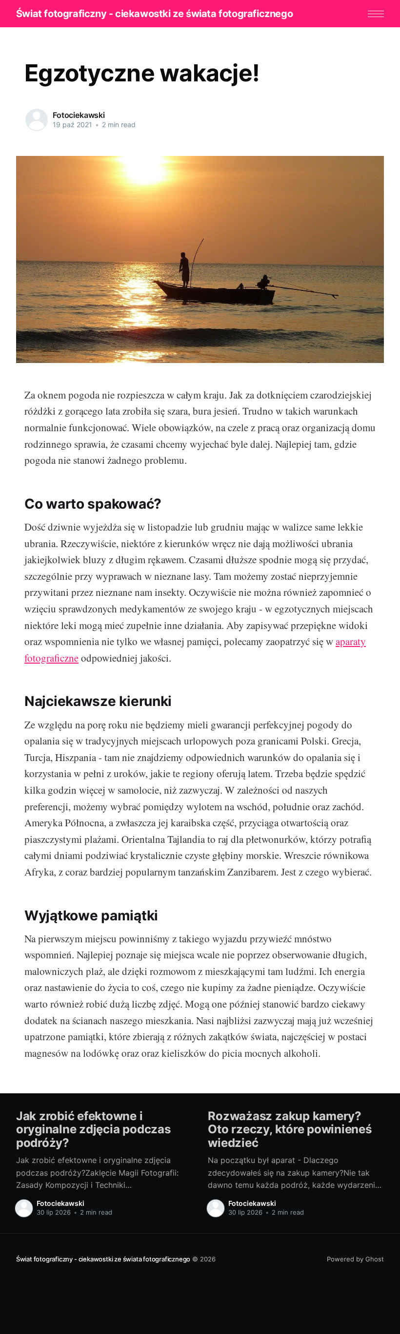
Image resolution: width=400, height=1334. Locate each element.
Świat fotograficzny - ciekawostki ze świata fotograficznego (154, 13)
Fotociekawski (79, 115)
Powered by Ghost (355, 1259)
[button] (376, 14)
